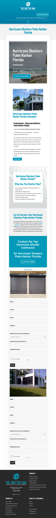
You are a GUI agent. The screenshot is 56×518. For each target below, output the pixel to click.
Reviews (31, 503)
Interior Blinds (9, 510)
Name (11, 301)
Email (11, 317)
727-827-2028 (16, 490)
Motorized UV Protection (11, 514)
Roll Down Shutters (33, 476)
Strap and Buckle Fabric (34, 489)
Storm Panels (8, 501)
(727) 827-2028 (43, 14)
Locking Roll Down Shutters (11, 503)
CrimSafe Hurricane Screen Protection (37, 485)
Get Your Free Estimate (22, 76)
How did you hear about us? (18, 341)
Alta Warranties (32, 511)
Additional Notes (15, 349)
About (30, 501)
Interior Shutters (9, 512)
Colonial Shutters (33, 482)
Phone (12, 309)
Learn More (17, 159)
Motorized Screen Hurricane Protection (37, 487)
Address (12, 325)
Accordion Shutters (33, 478)
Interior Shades (9, 507)
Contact (31, 505)
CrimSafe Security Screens (11, 505)
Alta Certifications (33, 509)
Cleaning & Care (32, 513)
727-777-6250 (29, 262)
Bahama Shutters (33, 480)
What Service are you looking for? (20, 333)
